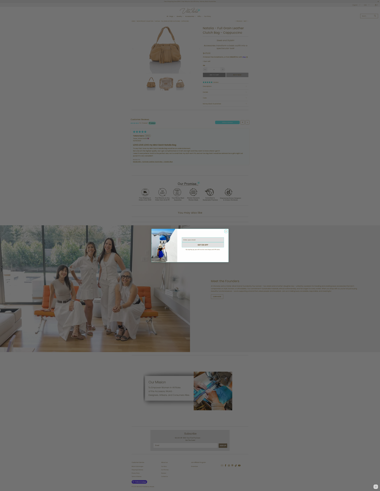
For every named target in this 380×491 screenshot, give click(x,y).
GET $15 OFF (203, 244)
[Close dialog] (226, 231)
